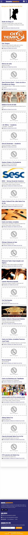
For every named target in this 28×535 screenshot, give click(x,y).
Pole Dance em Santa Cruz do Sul (11, 28)
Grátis (16, 519)
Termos (9, 532)
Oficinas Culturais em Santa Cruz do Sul (12, 226)
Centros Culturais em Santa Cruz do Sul (12, 323)
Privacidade (14, 532)
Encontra (9, 1)
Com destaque (10, 519)
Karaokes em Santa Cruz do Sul (10, 284)
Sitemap (18, 532)
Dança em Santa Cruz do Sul (10, 48)
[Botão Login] (24, 1)
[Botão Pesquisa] (27, 1)
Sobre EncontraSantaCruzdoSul (9, 515)
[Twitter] (6, 510)
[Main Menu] (1, 1)
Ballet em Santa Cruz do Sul (9, 109)
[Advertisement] (14, 483)
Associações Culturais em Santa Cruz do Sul (13, 402)
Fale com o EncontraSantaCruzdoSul (10, 517)
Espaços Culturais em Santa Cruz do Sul (12, 185)
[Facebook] (2, 510)
